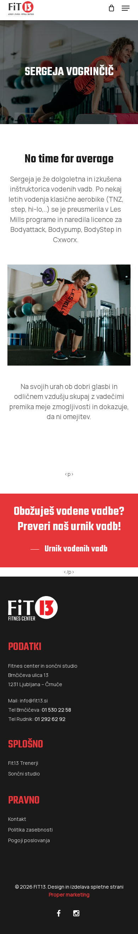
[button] (126, 8)
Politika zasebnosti (30, 829)
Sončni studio (24, 773)
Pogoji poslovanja (29, 840)
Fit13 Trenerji (23, 763)
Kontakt (17, 819)
